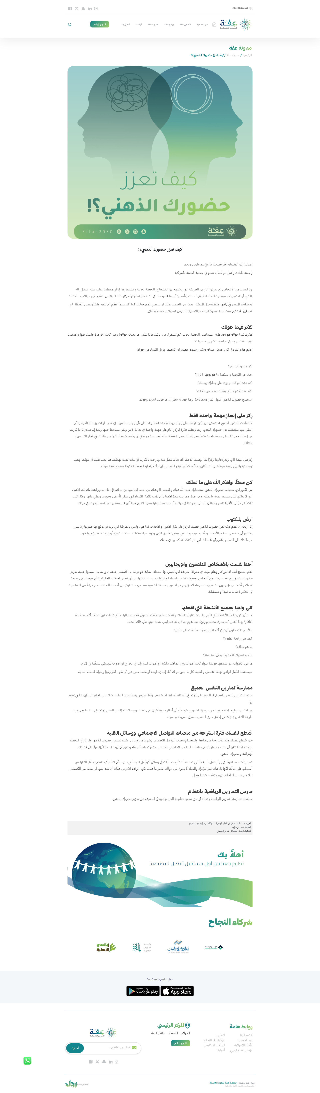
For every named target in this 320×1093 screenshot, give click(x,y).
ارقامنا (139, 24)
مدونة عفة (153, 24)
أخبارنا (221, 1050)
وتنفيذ (79, 1084)
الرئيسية (214, 24)
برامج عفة (169, 24)
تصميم (85, 1084)
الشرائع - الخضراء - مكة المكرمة (170, 1033)
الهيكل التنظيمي (214, 1045)
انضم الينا (246, 1035)
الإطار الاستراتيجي (241, 1050)
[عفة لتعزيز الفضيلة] (235, 24)
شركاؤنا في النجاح (214, 1040)
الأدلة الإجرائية (243, 1045)
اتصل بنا (126, 24)
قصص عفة (185, 24)
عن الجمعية (202, 24)
